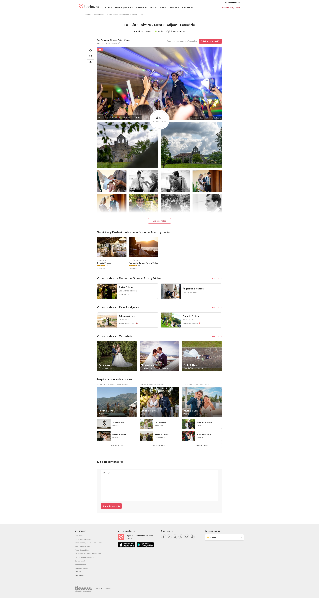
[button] (159, 83)
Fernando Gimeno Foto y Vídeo (143, 263)
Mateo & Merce (119, 434)
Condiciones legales (83, 539)
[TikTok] (192, 536)
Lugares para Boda (124, 7)
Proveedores (141, 7)
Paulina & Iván (190, 410)
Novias (153, 7)
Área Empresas (233, 3)
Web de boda (80, 575)
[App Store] (126, 547)
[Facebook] (163, 536)
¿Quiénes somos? (82, 568)
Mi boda (108, 7)
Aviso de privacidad (82, 546)
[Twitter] (169, 536)
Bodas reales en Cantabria (118, 15)
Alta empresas (80, 564)
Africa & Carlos (204, 434)
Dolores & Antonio (205, 422)
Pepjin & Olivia (106, 410)
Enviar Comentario (111, 506)
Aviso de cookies (82, 550)
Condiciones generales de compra (88, 543)
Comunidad (187, 7)
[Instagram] (180, 536)
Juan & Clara (118, 422)
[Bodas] (90, 7)
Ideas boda (174, 7)
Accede (225, 7)
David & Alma (105, 365)
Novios (163, 7)
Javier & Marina (149, 410)
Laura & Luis (160, 422)
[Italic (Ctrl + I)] (109, 473)
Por (113, 40)
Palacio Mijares (104, 263)
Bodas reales (99, 15)
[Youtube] (186, 536)
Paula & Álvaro (190, 365)
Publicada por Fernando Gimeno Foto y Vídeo (121, 118)
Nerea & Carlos (162, 434)
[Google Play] (145, 547)
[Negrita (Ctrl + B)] (104, 473)
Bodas (88, 15)
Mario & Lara (147, 365)
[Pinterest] (175, 536)
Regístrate (235, 7)
